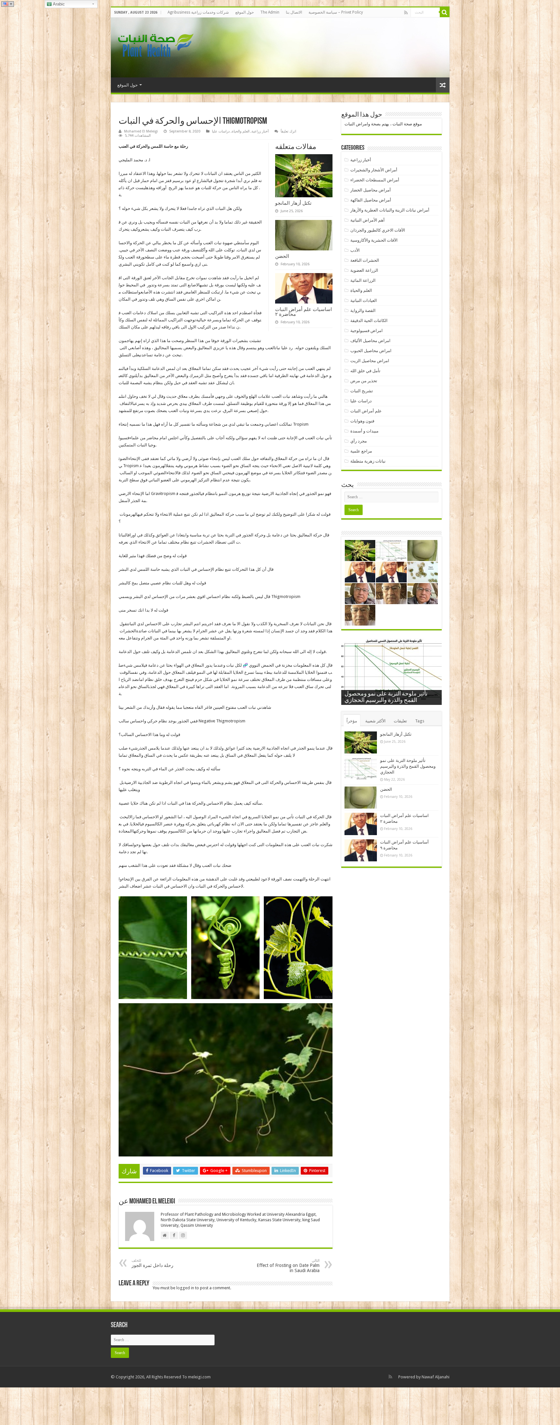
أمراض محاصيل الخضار (370, 190)
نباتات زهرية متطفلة (368, 461)
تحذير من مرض (363, 380)
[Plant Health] (154, 46)
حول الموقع (244, 12)
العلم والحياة (241, 131)
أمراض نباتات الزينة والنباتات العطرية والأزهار (389, 210)
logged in (185, 1287)
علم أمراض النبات (366, 410)
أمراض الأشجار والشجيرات (373, 169)
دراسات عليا (221, 131)
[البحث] (444, 12)
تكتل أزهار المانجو (293, 203)
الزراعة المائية (363, 280)
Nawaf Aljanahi (435, 1376)
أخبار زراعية (260, 131)
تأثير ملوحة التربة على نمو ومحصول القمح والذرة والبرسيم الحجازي (408, 766)
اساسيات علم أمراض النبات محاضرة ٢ (303, 311)
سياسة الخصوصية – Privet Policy (336, 12)
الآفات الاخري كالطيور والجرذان (377, 230)
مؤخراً (351, 720)
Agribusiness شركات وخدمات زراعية (198, 12)
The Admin (269, 12)
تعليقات (400, 720)
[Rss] (405, 13)
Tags (419, 720)
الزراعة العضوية (364, 270)
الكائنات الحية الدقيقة (369, 320)
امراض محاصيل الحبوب (370, 350)
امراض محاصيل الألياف (370, 340)
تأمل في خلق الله (365, 370)
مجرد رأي (358, 441)
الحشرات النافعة (364, 260)
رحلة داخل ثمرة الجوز (152, 1263)
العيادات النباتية (363, 300)
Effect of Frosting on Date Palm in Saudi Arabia (288, 1265)
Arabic (58, 4)
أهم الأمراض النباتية (367, 220)
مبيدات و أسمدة (364, 431)
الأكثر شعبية (375, 720)
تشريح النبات (361, 390)
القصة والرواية (363, 310)
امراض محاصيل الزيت (369, 360)
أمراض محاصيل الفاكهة (370, 200)
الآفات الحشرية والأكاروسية (374, 240)
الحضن (282, 256)
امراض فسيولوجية (366, 330)
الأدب (355, 250)
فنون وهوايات (362, 421)
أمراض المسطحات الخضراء (374, 180)
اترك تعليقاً (288, 131)
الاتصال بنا (294, 12)
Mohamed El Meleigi (141, 131)
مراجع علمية (361, 451)
